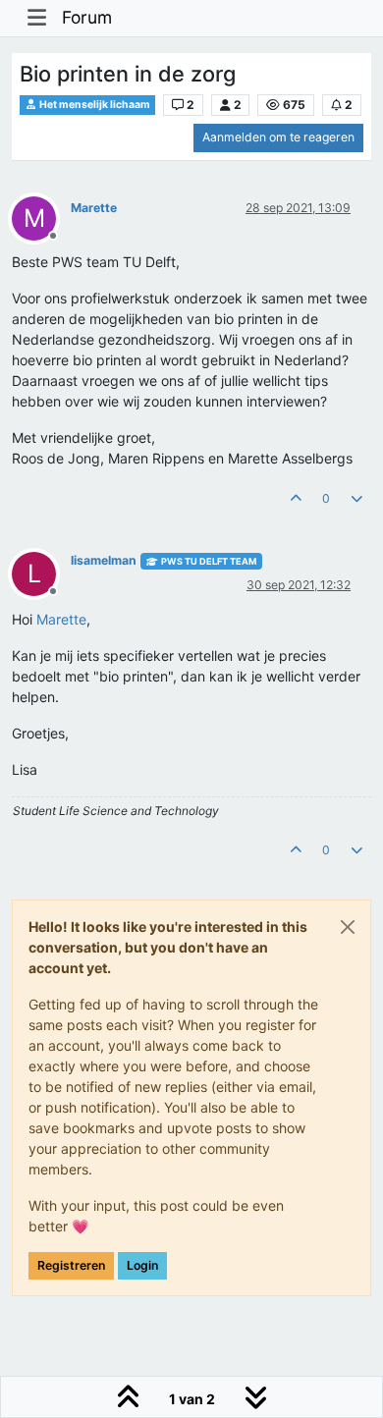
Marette (94, 207)
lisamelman (104, 560)
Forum (87, 17)
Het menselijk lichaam (93, 104)
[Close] (347, 927)
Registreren (71, 1265)
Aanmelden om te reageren (278, 137)
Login (142, 1265)
